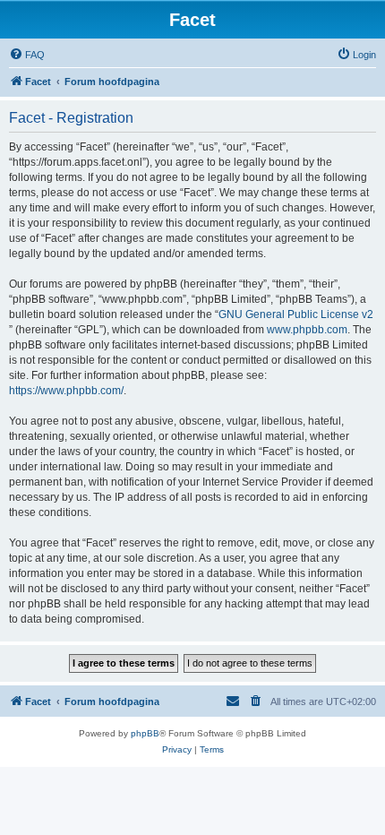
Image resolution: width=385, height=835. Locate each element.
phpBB (145, 733)
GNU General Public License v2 (295, 314)
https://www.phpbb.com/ (66, 390)
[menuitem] (27, 54)
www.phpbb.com (307, 329)
